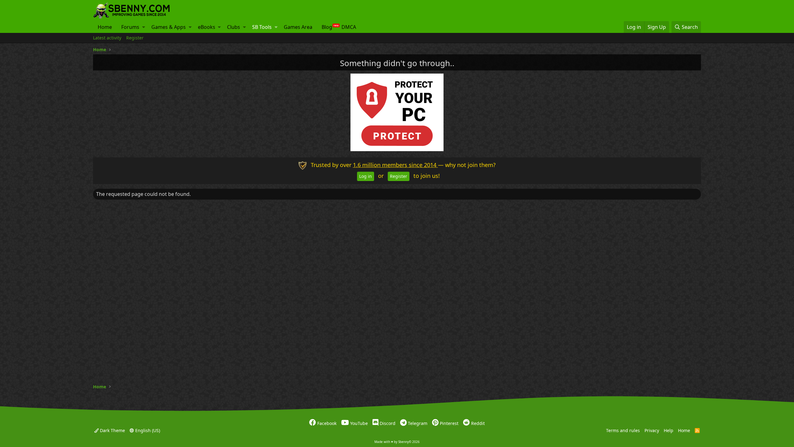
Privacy (652, 430)
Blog (327, 27)
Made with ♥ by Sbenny (397, 442)
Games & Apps (168, 27)
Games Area (298, 27)
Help (668, 430)
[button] (144, 27)
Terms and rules (623, 430)
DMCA (348, 27)
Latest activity (107, 38)
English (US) (147, 430)
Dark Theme (112, 430)
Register (135, 38)
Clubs (233, 27)
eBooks (206, 27)
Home (105, 27)
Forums (130, 27)
